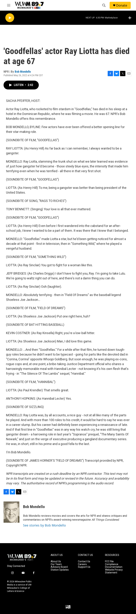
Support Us (84, 567)
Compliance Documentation (113, 565)
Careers (82, 564)
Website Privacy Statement (114, 571)
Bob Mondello (23, 71)
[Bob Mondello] (11, 512)
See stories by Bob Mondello (44, 525)
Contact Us (84, 561)
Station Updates (60, 569)
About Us (56, 561)
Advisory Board (59, 567)
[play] (10, 18)
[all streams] (131, 18)
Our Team (56, 564)
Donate (121, 5)
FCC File (109, 561)
